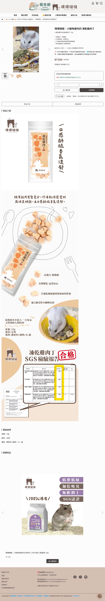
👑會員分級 (46, 15)
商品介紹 (27, 104)
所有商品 (35, 15)
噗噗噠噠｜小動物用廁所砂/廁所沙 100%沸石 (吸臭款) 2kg (27, 553)
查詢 (3, 575)
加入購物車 (66, 90)
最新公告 (74, 15)
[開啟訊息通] (100, 596)
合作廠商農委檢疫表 (8, 588)
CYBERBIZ (75, 596)
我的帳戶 (4, 585)
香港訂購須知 (86, 15)
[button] (49, 49)
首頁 (15, 15)
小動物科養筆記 (61, 15)
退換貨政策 (5, 579)
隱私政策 (4, 582)
